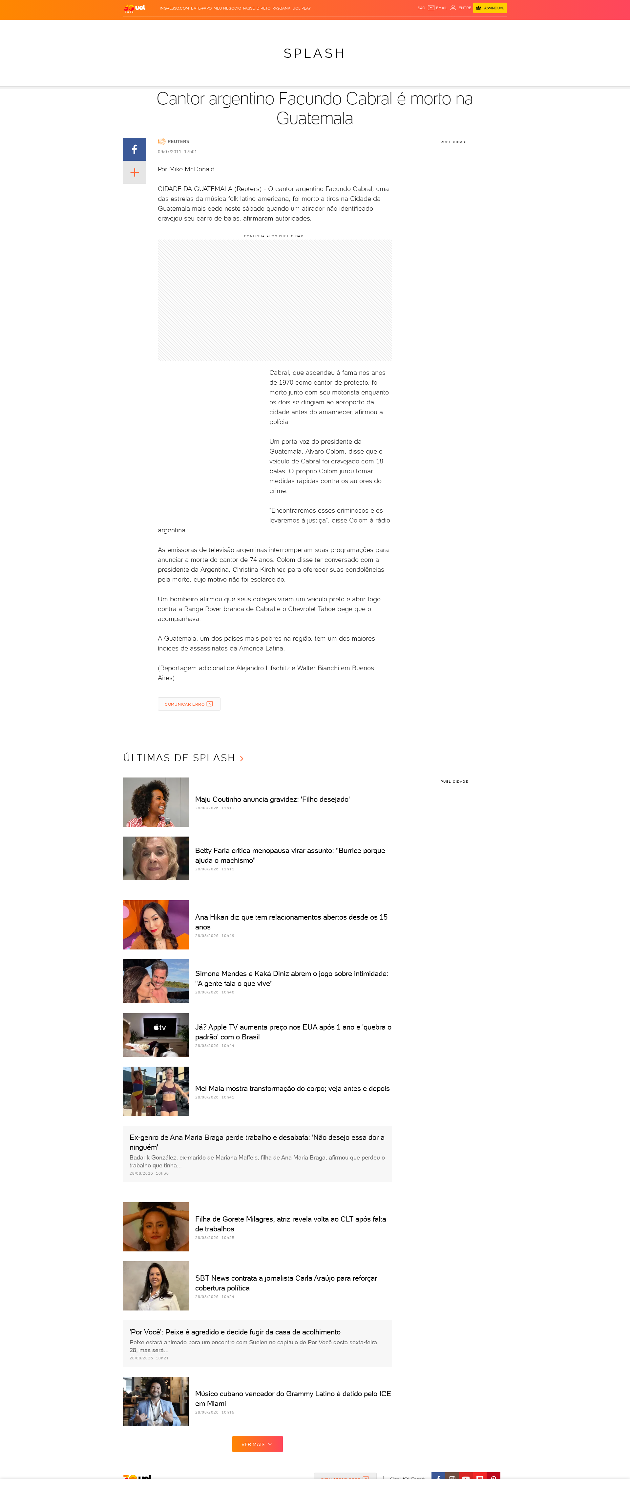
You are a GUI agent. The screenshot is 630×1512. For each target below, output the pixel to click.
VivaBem (363, 26)
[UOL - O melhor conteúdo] (134, 8)
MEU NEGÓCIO (227, 8)
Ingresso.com (174, 8)
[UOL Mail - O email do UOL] (437, 8)
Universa (341, 26)
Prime (454, 26)
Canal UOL (408, 26)
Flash (156, 26)
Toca (467, 26)
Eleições (175, 26)
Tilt (378, 26)
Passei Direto (256, 8)
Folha (281, 26)
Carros (239, 26)
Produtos (136, 26)
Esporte (300, 26)
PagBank (281, 8)
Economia (261, 26)
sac (421, 8)
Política (219, 26)
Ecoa (389, 26)
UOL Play (301, 8)
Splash (320, 26)
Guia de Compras (495, 26)
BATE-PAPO (201, 8)
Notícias (198, 26)
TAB (442, 26)
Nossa (430, 26)
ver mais (253, 1444)
